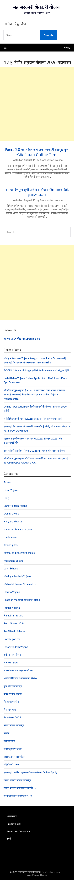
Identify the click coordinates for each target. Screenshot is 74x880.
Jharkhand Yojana (13, 560)
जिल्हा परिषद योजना (12, 701)
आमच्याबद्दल (12, 816)
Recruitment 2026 (14, 623)
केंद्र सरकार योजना (13, 693)
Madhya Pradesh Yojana (17, 576)
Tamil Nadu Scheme (14, 631)
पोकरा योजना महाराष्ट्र (14, 725)
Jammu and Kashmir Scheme (19, 552)
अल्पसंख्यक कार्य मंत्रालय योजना (18, 670)
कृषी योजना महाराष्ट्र (13, 686)
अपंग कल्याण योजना (12, 654)
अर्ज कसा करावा (11, 662)
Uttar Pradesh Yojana (16, 646)
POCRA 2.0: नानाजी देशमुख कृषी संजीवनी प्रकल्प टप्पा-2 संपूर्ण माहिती (36, 370)
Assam (7, 482)
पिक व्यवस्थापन (10, 709)
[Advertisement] (37, 104)
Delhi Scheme (11, 513)
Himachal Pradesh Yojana (18, 529)
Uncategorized (12, 638)
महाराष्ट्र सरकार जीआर (14, 756)
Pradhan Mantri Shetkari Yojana (22, 599)
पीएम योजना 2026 (12, 717)
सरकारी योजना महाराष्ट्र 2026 (18, 795)
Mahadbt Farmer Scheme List (20, 584)
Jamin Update (11, 544)
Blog (6, 497)
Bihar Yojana (11, 490)
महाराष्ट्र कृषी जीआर (13, 748)
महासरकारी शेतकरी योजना (37, 7)
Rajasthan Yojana (13, 615)
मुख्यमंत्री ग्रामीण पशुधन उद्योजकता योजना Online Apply (30, 772)
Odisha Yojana (12, 591)
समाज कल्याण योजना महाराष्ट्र (17, 780)
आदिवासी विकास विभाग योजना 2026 (20, 678)
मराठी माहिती (9, 740)
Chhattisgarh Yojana (15, 505)
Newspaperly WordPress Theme (46, 873)
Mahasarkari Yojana (51, 159)
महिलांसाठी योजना (11, 764)
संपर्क (9, 838)
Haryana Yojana (13, 521)
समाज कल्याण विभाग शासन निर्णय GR (20, 787)
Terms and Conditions (18, 831)
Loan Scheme (11, 568)
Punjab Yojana (12, 607)
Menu (67, 47)
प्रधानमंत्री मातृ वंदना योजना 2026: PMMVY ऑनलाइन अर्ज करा (34, 450)
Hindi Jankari (11, 537)
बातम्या (6, 733)
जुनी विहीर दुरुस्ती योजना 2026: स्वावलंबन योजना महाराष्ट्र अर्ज (33, 418)
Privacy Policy (14, 823)
